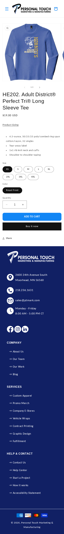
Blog (15, 374)
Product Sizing (10, 125)
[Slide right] (39, 87)
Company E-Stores (24, 411)
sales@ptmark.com (27, 300)
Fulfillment (19, 441)
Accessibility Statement (27, 493)
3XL (21, 177)
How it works (20, 485)
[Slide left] (24, 87)
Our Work (18, 367)
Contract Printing (23, 426)
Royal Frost (12, 190)
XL (49, 169)
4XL (33, 177)
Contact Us (19, 462)
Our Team (19, 359)
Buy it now (32, 226)
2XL (8, 177)
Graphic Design (22, 434)
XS (7, 169)
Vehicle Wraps (21, 418)
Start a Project (21, 478)
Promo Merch (21, 403)
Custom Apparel (22, 396)
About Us (18, 351)
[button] (7, 9)
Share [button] (9, 238)
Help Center (20, 470)
